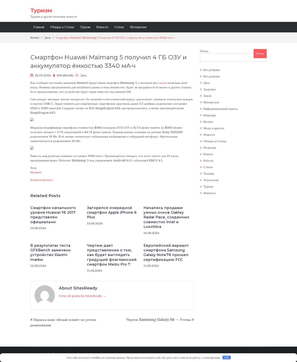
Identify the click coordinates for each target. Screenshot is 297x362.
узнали (162, 83)
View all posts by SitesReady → (82, 296)
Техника (208, 173)
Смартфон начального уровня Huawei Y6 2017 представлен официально (53, 215)
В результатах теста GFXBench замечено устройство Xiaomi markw (50, 252)
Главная (38, 27)
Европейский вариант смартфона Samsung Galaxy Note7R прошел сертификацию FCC (166, 252)
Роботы (208, 160)
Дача (83, 75)
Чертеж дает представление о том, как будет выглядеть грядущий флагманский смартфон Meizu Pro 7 (112, 255)
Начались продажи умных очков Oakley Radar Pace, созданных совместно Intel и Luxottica (166, 217)
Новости (102, 27)
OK (227, 357)
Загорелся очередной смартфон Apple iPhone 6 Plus (112, 213)
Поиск (204, 51)
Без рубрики (211, 70)
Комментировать (41, 180)
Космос (208, 122)
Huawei (36, 172)
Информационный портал (220, 109)
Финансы (209, 193)
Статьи (119, 27)
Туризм (41, 10)
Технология (211, 180)
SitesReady (65, 75)
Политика (209, 147)
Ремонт (208, 154)
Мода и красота (213, 128)
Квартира (209, 115)
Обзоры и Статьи (62, 27)
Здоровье (209, 89)
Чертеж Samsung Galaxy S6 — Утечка (158, 320)
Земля (207, 96)
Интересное (138, 27)
